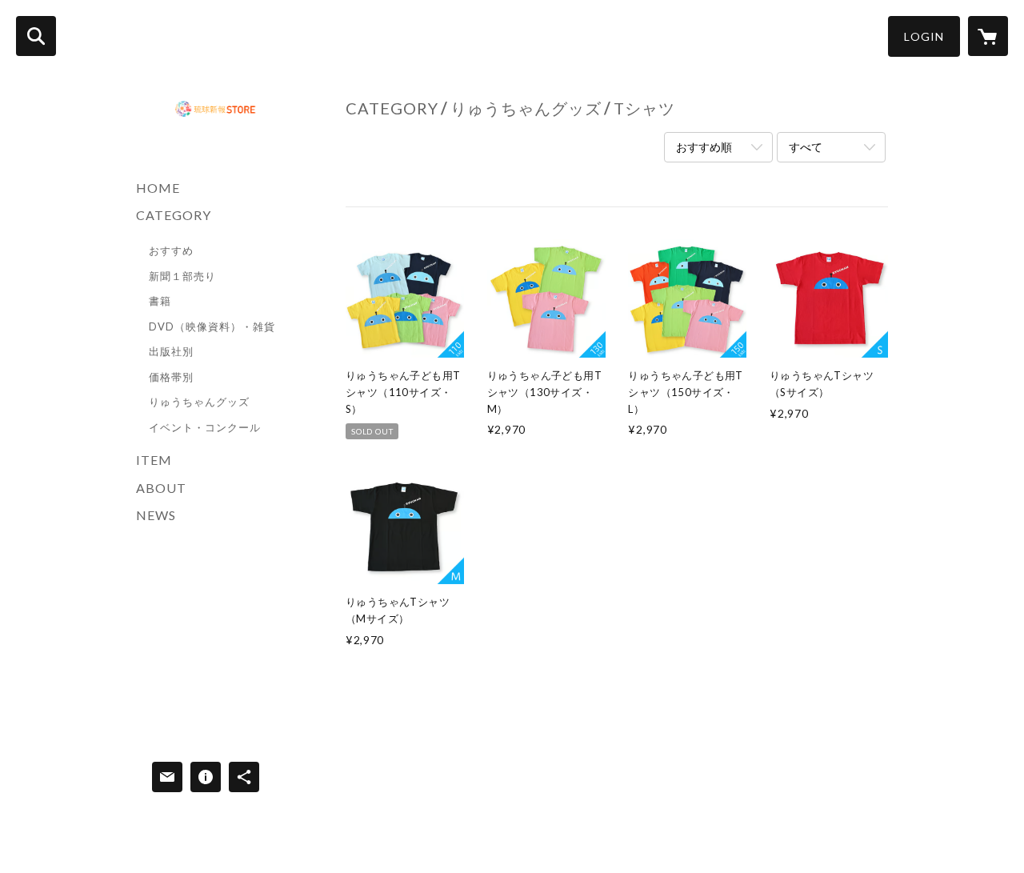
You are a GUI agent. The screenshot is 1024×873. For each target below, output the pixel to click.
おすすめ (171, 250)
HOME (158, 187)
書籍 (160, 300)
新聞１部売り (182, 276)
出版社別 (171, 351)
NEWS (156, 515)
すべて (805, 147)
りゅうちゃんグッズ (199, 401)
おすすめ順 (704, 147)
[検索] (36, 36)
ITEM (154, 459)
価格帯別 (171, 376)
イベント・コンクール (205, 427)
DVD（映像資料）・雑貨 (212, 326)
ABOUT (161, 487)
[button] (924, 36)
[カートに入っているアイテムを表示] (988, 36)
